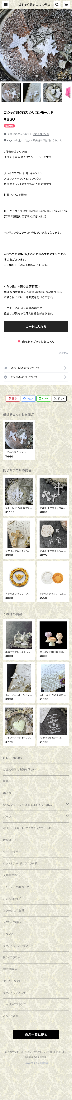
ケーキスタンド (12, 981)
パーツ (7, 816)
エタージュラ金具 (13, 910)
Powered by (32, 1062)
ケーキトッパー (12, 851)
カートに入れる (36, 327)
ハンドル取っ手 (12, 898)
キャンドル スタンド (14, 992)
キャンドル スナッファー (18, 945)
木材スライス (11, 840)
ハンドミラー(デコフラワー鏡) (21, 863)
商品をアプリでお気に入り (37, 341)
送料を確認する (41, 134)
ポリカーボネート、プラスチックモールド (27, 828)
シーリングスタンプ (14, 1004)
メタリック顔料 (12, 922)
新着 (6, 781)
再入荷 (7, 793)
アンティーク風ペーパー (17, 887)
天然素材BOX (12, 875)
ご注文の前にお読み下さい (19, 769)
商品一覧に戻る (36, 1035)
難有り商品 (10, 969)
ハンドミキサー (12, 1016)
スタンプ (8, 934)
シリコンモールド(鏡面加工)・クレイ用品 (27, 804)
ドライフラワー (12, 957)
